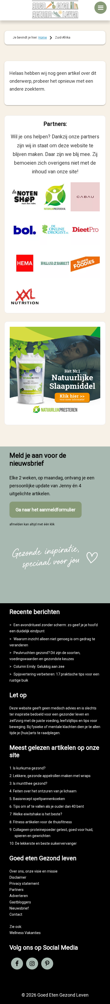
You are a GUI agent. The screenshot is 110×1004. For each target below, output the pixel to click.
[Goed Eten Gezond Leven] (55, 9)
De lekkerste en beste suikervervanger (46, 843)
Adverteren (18, 896)
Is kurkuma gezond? (29, 768)
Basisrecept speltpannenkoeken (39, 799)
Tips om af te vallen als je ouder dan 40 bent (48, 806)
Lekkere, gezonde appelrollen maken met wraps (52, 776)
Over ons (16, 871)
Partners (16, 890)
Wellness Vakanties (25, 933)
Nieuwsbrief (19, 908)
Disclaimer (17, 877)
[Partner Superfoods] (85, 263)
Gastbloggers (20, 902)
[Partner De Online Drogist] (55, 230)
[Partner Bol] (25, 230)
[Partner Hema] (25, 263)
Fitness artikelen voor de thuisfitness (42, 822)
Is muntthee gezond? (30, 783)
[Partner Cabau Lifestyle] (85, 196)
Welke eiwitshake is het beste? (37, 814)
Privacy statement (24, 883)
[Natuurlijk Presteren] (55, 415)
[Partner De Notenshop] (25, 196)
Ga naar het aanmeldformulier (45, 509)
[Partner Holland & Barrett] (55, 263)
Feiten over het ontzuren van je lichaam (44, 791)
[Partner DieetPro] (85, 230)
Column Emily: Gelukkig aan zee (39, 666)
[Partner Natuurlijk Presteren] (55, 196)
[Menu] (100, 7)
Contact (15, 914)
